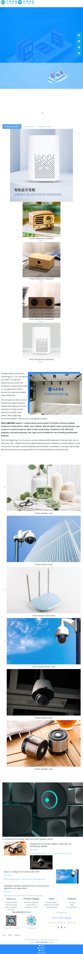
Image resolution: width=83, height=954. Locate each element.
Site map (72, 902)
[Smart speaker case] (44, 488)
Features (72, 898)
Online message (11, 905)
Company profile (11, 902)
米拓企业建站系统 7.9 (43, 942)
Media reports (51, 902)
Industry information (51, 905)
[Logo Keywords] (17, 2)
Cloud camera (29, 126)
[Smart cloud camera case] (44, 641)
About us (11, 898)
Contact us (11, 909)
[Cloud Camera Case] (44, 539)
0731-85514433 (61, 918)
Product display (31, 898)
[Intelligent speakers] (41, 165)
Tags (72, 905)
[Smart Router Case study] (44, 590)
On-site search (72, 907)
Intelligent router (45, 126)
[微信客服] (79, 35)
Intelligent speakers (12, 126)
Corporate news (51, 907)
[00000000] (79, 41)
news (51, 898)
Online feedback (11, 907)
